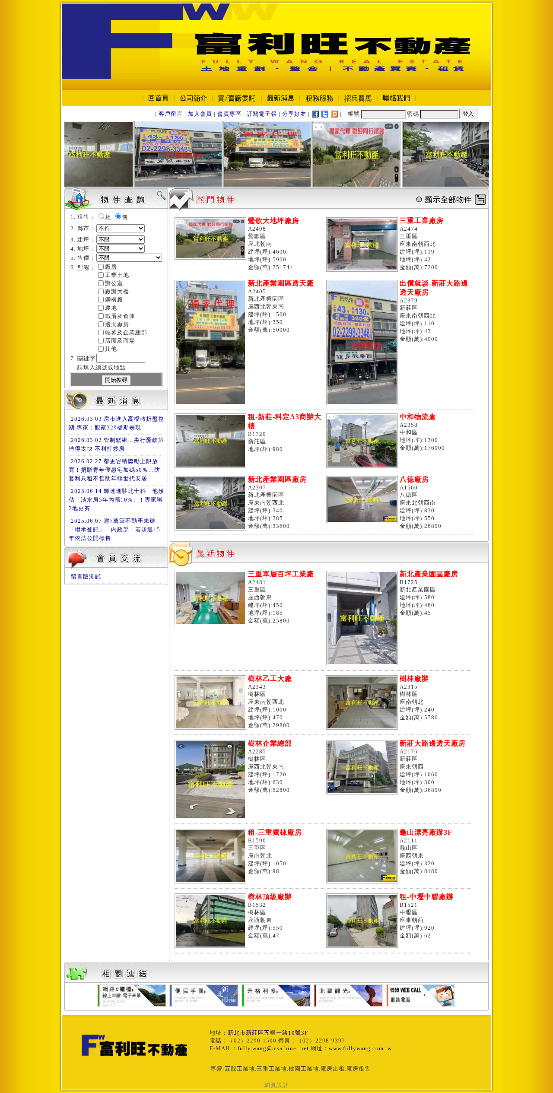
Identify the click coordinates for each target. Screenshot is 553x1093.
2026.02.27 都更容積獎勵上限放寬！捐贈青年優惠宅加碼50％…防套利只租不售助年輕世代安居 (114, 470)
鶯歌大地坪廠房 (273, 220)
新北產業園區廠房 (277, 479)
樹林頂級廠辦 (270, 896)
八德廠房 (414, 479)
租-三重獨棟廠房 (275, 832)
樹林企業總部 (270, 743)
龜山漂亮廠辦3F (426, 832)
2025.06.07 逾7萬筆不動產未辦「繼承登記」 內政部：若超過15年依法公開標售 (114, 529)
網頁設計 (276, 1085)
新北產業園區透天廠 (281, 283)
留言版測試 (86, 576)
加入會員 (200, 114)
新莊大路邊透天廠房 (433, 743)
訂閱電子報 (262, 114)
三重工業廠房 (422, 220)
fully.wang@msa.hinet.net (273, 1048)
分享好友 (294, 114)
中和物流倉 (418, 416)
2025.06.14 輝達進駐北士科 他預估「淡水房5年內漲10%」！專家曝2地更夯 (116, 500)
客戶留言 (171, 114)
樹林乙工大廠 (270, 678)
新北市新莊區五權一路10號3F (268, 1032)
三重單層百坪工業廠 (281, 574)
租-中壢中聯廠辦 (427, 896)
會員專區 (229, 114)
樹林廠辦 (414, 678)
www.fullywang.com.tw (360, 1048)
